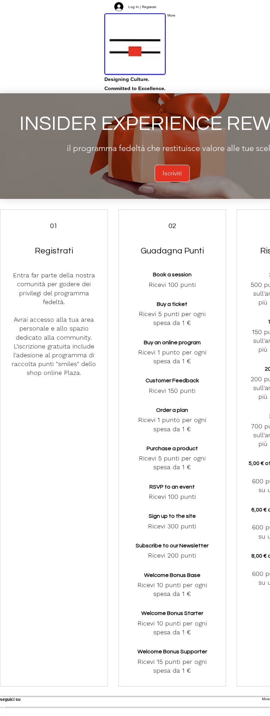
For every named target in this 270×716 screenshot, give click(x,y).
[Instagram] (135, 712)
